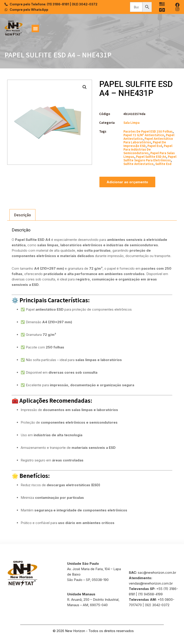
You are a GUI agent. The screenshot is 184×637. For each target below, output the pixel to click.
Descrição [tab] (22, 214)
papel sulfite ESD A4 (151, 156)
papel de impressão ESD (144, 144)
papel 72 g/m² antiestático (143, 135)
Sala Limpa (131, 122)
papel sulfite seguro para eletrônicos (149, 158)
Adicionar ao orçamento (127, 182)
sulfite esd (163, 164)
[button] (35, 28)
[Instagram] (177, 9)
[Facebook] (177, 5)
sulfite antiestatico (138, 164)
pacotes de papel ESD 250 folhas (148, 131)
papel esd (154, 146)
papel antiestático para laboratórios (148, 140)
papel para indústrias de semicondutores (147, 149)
